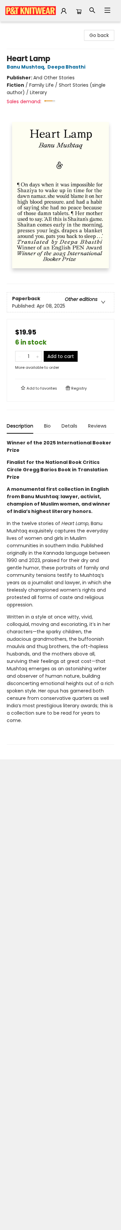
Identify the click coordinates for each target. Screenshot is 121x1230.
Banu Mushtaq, (26, 67)
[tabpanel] (60, 592)
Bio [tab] (47, 426)
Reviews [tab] (97, 426)
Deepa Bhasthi (66, 67)
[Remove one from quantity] (19, 356)
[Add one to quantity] (37, 356)
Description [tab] (20, 426)
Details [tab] (69, 426)
